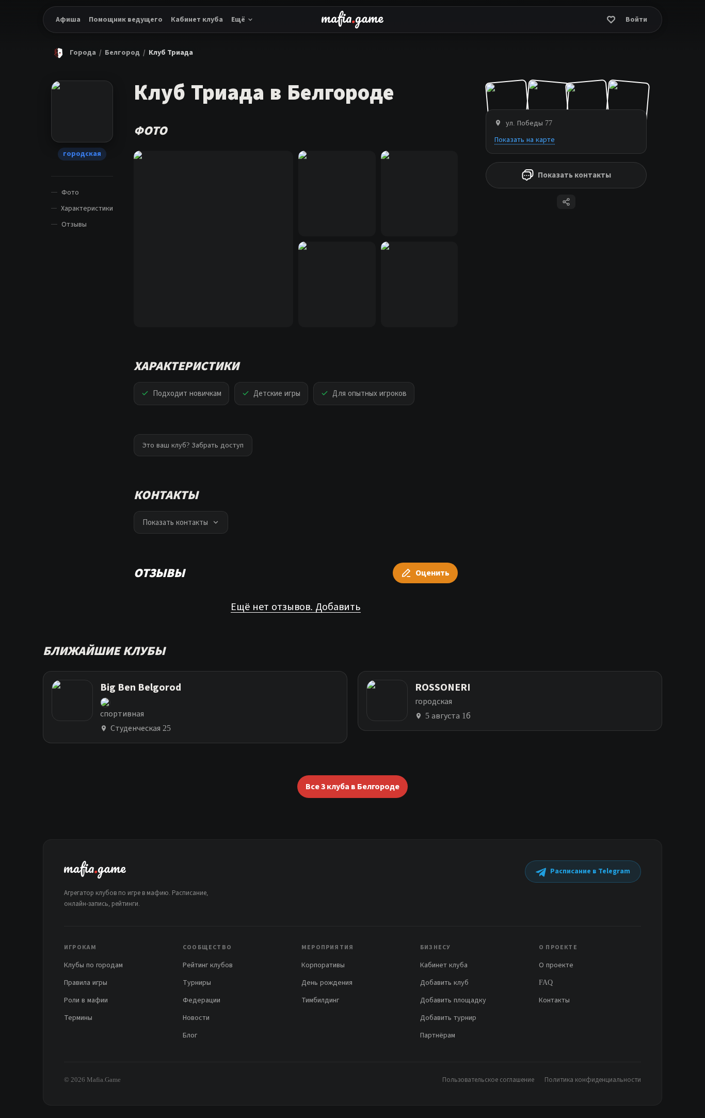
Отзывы (74, 224)
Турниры (197, 982)
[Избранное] (611, 19)
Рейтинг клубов (208, 965)
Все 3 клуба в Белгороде (352, 786)
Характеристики (87, 208)
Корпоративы (323, 965)
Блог (190, 1035)
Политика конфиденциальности (592, 1079)
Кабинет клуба (197, 19)
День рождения (326, 982)
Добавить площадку (453, 1000)
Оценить (432, 573)
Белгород (122, 52)
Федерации (201, 1000)
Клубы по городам (93, 965)
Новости (196, 1017)
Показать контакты (574, 175)
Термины (78, 1017)
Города (83, 52)
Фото (70, 192)
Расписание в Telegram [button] (590, 871)
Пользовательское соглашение (488, 1079)
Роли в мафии (86, 1000)
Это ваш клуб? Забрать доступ (193, 445)
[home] (352, 19)
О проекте (556, 965)
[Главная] (58, 52)
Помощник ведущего (126, 19)
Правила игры (85, 982)
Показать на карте (524, 139)
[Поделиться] (566, 202)
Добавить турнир (448, 1017)
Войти (636, 19)
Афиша (68, 19)
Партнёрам (437, 1035)
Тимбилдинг (320, 1000)
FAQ (546, 982)
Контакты (554, 1000)
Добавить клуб (444, 982)
